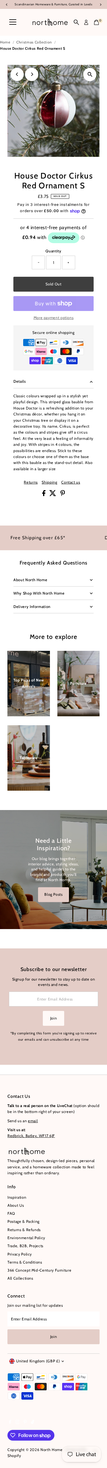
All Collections (20, 1278)
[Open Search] (76, 22)
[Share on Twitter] (53, 495)
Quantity (53, 251)
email (33, 1121)
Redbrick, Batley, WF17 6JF (31, 1136)
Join (53, 1018)
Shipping (49, 482)
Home (5, 42)
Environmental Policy (26, 1238)
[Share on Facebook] (44, 495)
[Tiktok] (32, 1423)
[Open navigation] (12, 22)
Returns (30, 482)
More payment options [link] (54, 317)
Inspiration (16, 1197)
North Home (51, 1449)
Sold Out (53, 284)
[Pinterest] (25, 1423)
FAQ (11, 1213)
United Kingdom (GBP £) (38, 1361)
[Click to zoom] (90, 74)
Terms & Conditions (24, 1262)
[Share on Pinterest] (62, 495)
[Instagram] (17, 1423)
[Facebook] (10, 1423)
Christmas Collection (34, 42)
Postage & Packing (23, 1221)
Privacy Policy (19, 1254)
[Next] (31, 74)
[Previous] (17, 74)
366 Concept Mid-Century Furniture (39, 1270)
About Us (15, 1205)
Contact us (70, 482)
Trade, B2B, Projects (25, 1246)
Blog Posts (53, 894)
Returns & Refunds (24, 1230)
